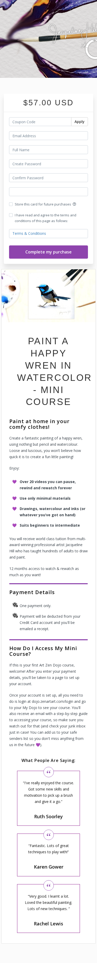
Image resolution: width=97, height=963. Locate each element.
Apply (79, 121)
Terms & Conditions (29, 233)
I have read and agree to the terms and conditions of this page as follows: (45, 218)
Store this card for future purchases (45, 204)
